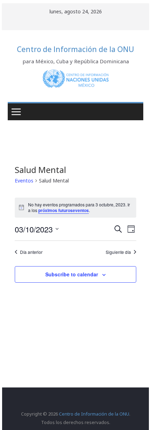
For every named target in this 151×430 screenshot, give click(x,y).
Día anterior (31, 252)
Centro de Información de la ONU (75, 49)
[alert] (75, 208)
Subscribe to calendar (71, 274)
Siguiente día (118, 252)
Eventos (24, 180)
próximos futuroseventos (63, 210)
